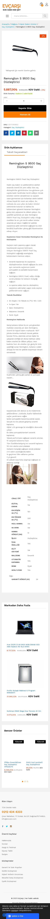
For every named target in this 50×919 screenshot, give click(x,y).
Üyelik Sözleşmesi (9, 881)
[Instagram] (11, 826)
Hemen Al (25, 114)
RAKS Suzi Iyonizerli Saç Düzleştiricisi (34, 763)
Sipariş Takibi (7, 851)
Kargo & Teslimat (9, 847)
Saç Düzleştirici (18, 127)
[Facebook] (3, 826)
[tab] (14, 148)
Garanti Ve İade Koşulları (12, 867)
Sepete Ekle (25, 108)
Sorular (5, 844)
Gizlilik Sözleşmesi (9, 871)
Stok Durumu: (9, 93)
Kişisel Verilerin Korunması (12, 874)
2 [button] (25, 781)
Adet (5, 97)
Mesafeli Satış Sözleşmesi (12, 878)
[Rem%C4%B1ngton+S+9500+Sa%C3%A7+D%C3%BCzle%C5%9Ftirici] (12, 133)
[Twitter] (7, 826)
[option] (14, 758)
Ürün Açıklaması (13, 147)
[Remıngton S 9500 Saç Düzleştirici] (6, 133)
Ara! (45, 16)
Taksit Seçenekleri (17, 152)
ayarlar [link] (14, 910)
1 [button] (22, 781)
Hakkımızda (6, 840)
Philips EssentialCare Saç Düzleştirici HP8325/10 (12, 764)
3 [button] (27, 781)
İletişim (5, 854)
